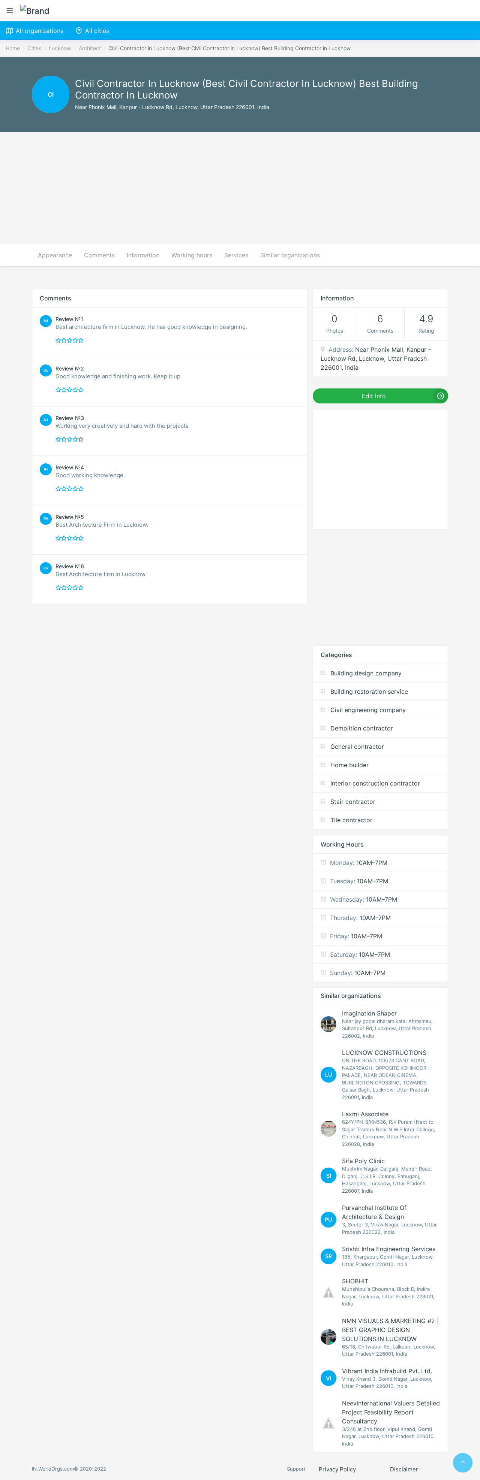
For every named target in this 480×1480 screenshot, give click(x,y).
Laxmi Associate (365, 1114)
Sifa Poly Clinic (363, 1161)
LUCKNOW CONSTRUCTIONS (384, 1052)
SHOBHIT (355, 1281)
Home (13, 48)
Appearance (55, 255)
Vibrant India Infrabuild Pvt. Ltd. (387, 1371)
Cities (34, 48)
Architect (90, 48)
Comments (99, 255)
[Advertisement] (240, 188)
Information (143, 255)
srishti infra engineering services (388, 1249)
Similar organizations (290, 255)
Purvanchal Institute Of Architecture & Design (374, 1212)
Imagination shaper (369, 1013)
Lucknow (60, 48)
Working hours (191, 255)
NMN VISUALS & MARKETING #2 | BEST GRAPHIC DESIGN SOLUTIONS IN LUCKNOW (390, 1330)
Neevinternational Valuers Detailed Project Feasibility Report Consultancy (391, 1412)
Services (236, 255)
